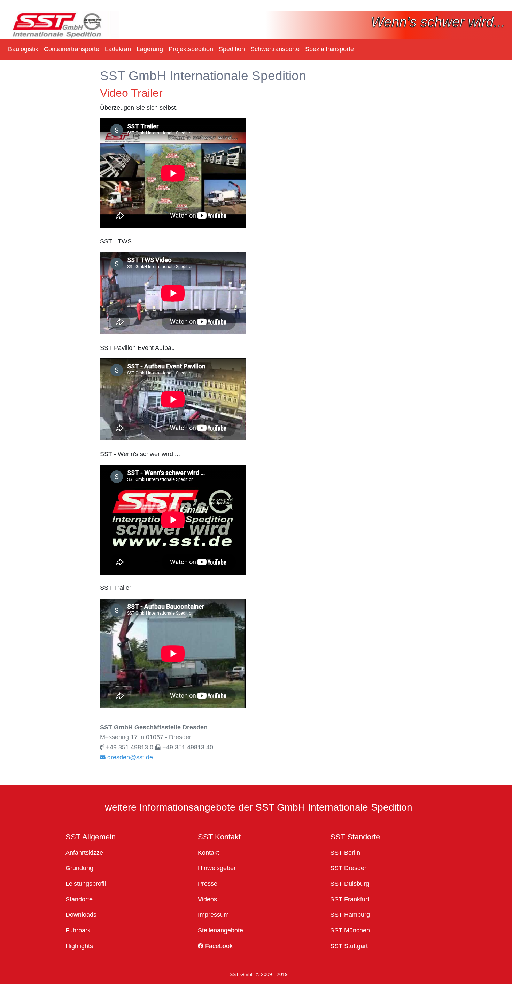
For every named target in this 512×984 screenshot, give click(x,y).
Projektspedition (191, 49)
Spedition (232, 49)
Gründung (79, 868)
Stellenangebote (220, 930)
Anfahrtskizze (84, 852)
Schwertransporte (275, 49)
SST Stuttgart (349, 946)
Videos (207, 899)
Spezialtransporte (329, 49)
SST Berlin (345, 852)
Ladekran (118, 49)
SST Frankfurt (349, 899)
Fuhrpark (78, 930)
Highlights (79, 946)
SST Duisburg (349, 883)
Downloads (80, 914)
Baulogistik (23, 49)
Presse (207, 883)
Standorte (79, 899)
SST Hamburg (350, 914)
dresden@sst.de (129, 757)
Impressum (213, 914)
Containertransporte (71, 49)
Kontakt (208, 852)
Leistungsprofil (85, 883)
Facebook (218, 946)
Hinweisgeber (217, 868)
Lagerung (150, 49)
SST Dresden (349, 868)
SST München (350, 930)
